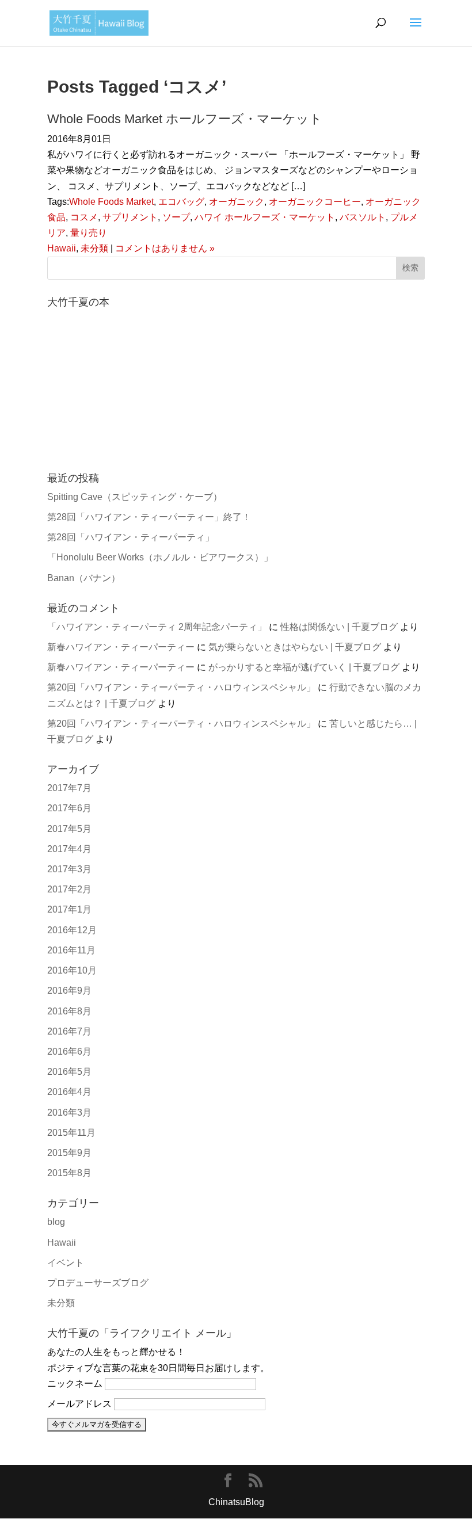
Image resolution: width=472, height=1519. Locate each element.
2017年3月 (69, 869)
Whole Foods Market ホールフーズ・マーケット (184, 119)
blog (56, 1222)
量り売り (88, 233)
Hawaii (61, 248)
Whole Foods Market (111, 202)
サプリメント (130, 217)
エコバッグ (181, 202)
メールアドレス (79, 1404)
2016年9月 (69, 990)
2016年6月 (69, 1051)
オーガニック (236, 202)
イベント (65, 1263)
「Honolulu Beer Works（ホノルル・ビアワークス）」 (160, 557)
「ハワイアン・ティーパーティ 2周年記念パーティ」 (157, 627)
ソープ (176, 217)
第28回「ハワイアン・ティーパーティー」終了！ (149, 517)
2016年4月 (69, 1092)
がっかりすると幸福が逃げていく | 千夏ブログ (303, 667)
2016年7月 (69, 1031)
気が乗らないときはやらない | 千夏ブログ (294, 647)
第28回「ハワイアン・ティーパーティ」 (130, 537)
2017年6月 (69, 808)
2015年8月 (69, 1173)
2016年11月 (71, 950)
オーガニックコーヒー (315, 202)
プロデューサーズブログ (98, 1283)
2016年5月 (69, 1072)
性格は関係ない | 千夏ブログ (339, 627)
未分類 (94, 248)
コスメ (84, 217)
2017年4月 (69, 849)
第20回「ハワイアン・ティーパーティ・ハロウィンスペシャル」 (181, 687)
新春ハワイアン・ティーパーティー (121, 647)
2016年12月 (72, 930)
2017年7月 (69, 788)
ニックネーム (74, 1383)
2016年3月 (69, 1112)
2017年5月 (69, 829)
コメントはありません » (165, 248)
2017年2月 (69, 889)
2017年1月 (69, 909)
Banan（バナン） (83, 578)
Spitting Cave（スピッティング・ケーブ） (134, 497)
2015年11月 (71, 1133)
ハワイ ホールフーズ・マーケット (265, 217)
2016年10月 (72, 970)
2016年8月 (69, 1011)
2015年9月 (69, 1153)
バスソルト (363, 217)
